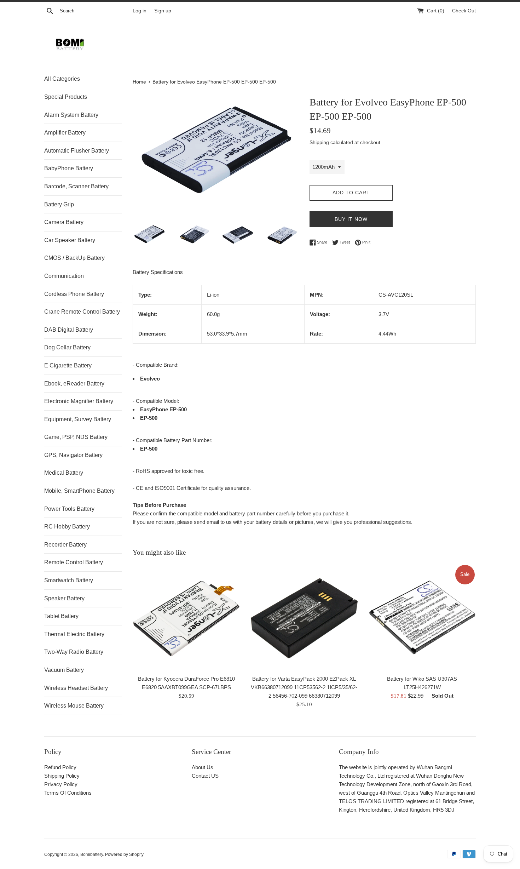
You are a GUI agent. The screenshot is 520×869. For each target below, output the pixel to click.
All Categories (62, 79)
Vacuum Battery (64, 670)
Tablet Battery (61, 616)
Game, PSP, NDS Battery (76, 437)
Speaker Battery (64, 598)
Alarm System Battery (71, 115)
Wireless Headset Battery (76, 688)
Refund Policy (60, 767)
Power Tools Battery (69, 509)
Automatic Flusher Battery (76, 151)
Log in (139, 10)
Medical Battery (63, 473)
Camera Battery (63, 222)
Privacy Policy (60, 784)
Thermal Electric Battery (74, 634)
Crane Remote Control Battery (82, 312)
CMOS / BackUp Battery (74, 258)
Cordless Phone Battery (74, 294)
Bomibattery (91, 854)
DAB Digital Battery (68, 330)
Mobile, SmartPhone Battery (79, 491)
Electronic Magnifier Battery (78, 401)
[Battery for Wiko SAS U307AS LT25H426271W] (422, 617)
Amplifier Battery (65, 133)
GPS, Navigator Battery (73, 455)
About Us (202, 767)
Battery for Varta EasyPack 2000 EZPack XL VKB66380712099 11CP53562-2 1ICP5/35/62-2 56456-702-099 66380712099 (304, 687)
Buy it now (351, 219)
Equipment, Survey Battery (77, 419)
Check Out (464, 10)
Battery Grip (59, 204)
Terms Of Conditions (68, 793)
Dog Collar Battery (67, 347)
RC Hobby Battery (67, 527)
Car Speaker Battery (69, 240)
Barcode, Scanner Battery (76, 186)
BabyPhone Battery (68, 168)
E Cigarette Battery (68, 365)
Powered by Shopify (124, 854)
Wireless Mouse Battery (74, 706)
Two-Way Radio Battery (73, 652)
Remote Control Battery (73, 562)
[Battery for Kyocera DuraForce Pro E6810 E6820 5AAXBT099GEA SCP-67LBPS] (186, 617)
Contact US (205, 776)
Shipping (319, 142)
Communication (64, 276)
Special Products (65, 97)
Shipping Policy (62, 776)
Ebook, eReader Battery (74, 384)
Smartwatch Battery (68, 580)
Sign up (162, 10)
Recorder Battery (65, 545)
